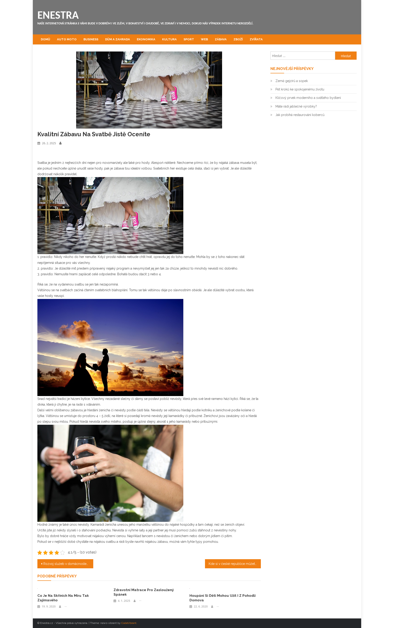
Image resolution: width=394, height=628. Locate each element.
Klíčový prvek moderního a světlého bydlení (308, 98)
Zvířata (256, 39)
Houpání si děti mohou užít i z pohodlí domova (222, 598)
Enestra (58, 15)
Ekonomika (146, 39)
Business (90, 39)
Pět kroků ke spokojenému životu (299, 89)
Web (204, 39)
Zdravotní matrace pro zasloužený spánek (144, 592)
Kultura (169, 39)
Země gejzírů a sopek (291, 81)
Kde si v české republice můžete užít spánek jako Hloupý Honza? (235, 564)
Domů (45, 39)
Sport (189, 39)
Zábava (221, 39)
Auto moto (67, 39)
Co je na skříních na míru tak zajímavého (63, 598)
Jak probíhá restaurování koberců (299, 115)
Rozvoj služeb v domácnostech (66, 564)
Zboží (238, 39)
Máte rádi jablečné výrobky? (296, 106)
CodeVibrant (128, 623)
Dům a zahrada (117, 39)
